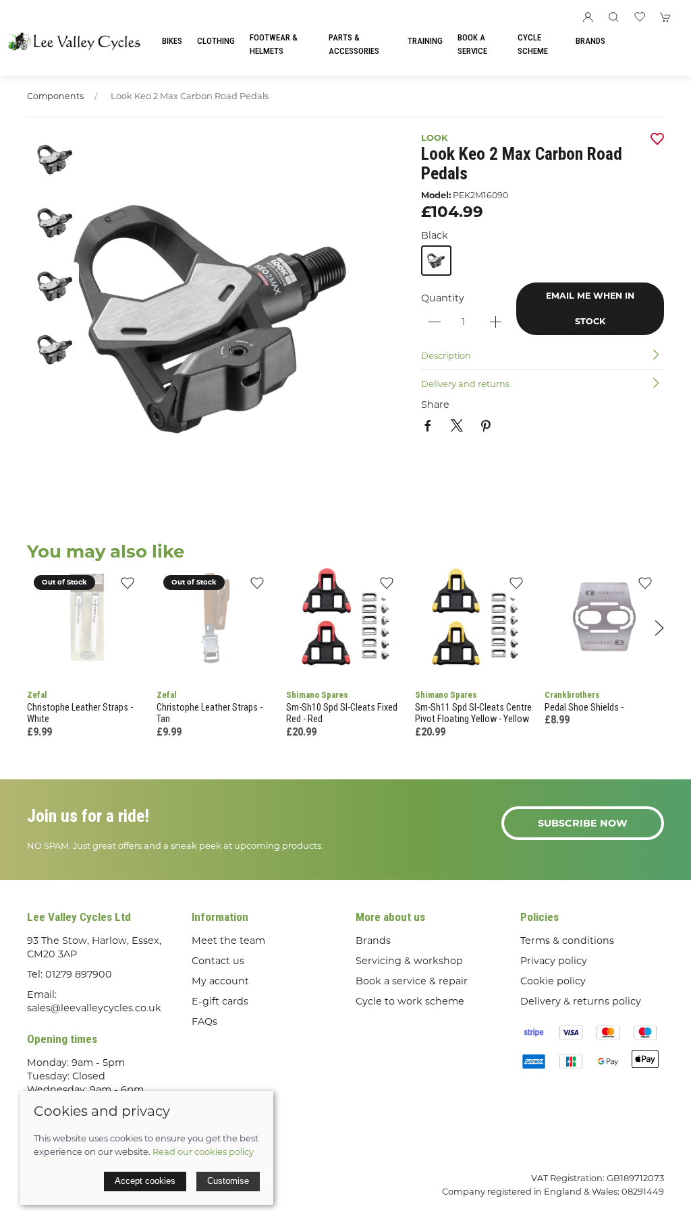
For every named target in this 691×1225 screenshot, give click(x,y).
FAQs (204, 1021)
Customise (228, 1181)
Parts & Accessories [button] (354, 44)
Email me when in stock (590, 308)
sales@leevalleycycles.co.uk (94, 1008)
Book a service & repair (412, 981)
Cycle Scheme (533, 44)
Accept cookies (145, 1181)
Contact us (218, 961)
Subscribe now (583, 823)
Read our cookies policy (203, 1151)
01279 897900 (78, 974)
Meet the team (228, 940)
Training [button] (425, 41)
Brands (590, 41)
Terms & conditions (567, 940)
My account (220, 981)
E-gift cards (220, 1001)
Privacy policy (553, 961)
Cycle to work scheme (410, 1001)
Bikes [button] (172, 41)
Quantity (442, 298)
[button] (613, 17)
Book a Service (472, 44)
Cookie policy (553, 981)
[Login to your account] (587, 17)
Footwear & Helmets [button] (274, 44)
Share (435, 404)
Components (55, 96)
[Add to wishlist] (128, 587)
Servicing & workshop (409, 961)
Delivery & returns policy (580, 1001)
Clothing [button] (216, 41)
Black (434, 235)
